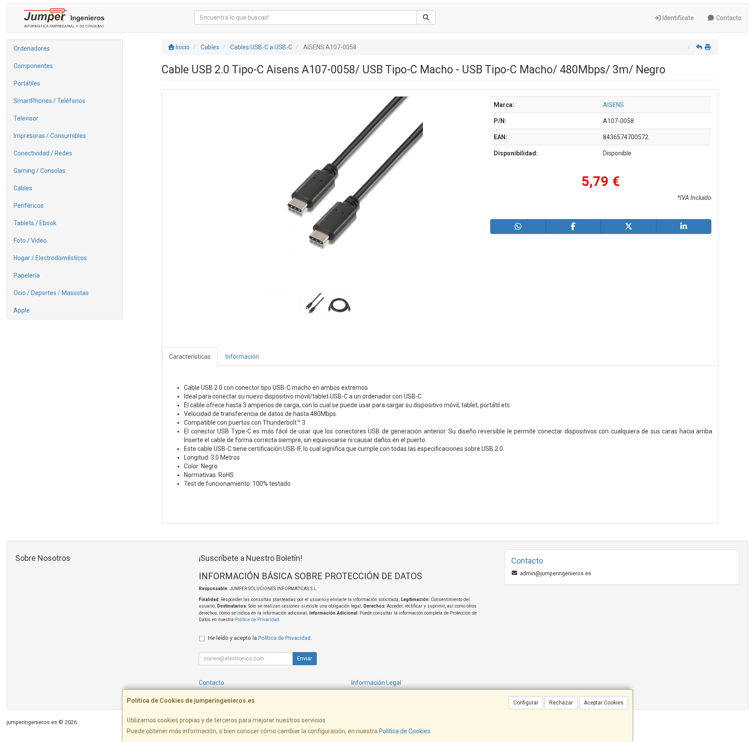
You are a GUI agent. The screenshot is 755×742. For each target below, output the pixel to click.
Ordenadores (32, 48)
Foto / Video (30, 240)
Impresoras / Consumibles (50, 135)
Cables (23, 188)
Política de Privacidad (257, 619)
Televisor (26, 118)
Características (190, 356)
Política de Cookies (404, 731)
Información (242, 356)
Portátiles (27, 83)
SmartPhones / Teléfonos (49, 100)
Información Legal (376, 682)
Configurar (525, 703)
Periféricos (29, 205)
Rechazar (561, 703)
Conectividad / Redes (43, 153)
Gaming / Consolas (40, 170)
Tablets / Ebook (35, 223)
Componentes (33, 65)
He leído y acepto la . (260, 638)
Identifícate (677, 17)
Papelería (27, 275)
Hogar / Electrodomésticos (50, 257)
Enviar (304, 659)
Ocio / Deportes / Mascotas (51, 292)
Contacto (728, 17)
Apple (22, 310)
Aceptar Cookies (603, 703)
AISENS (613, 104)
